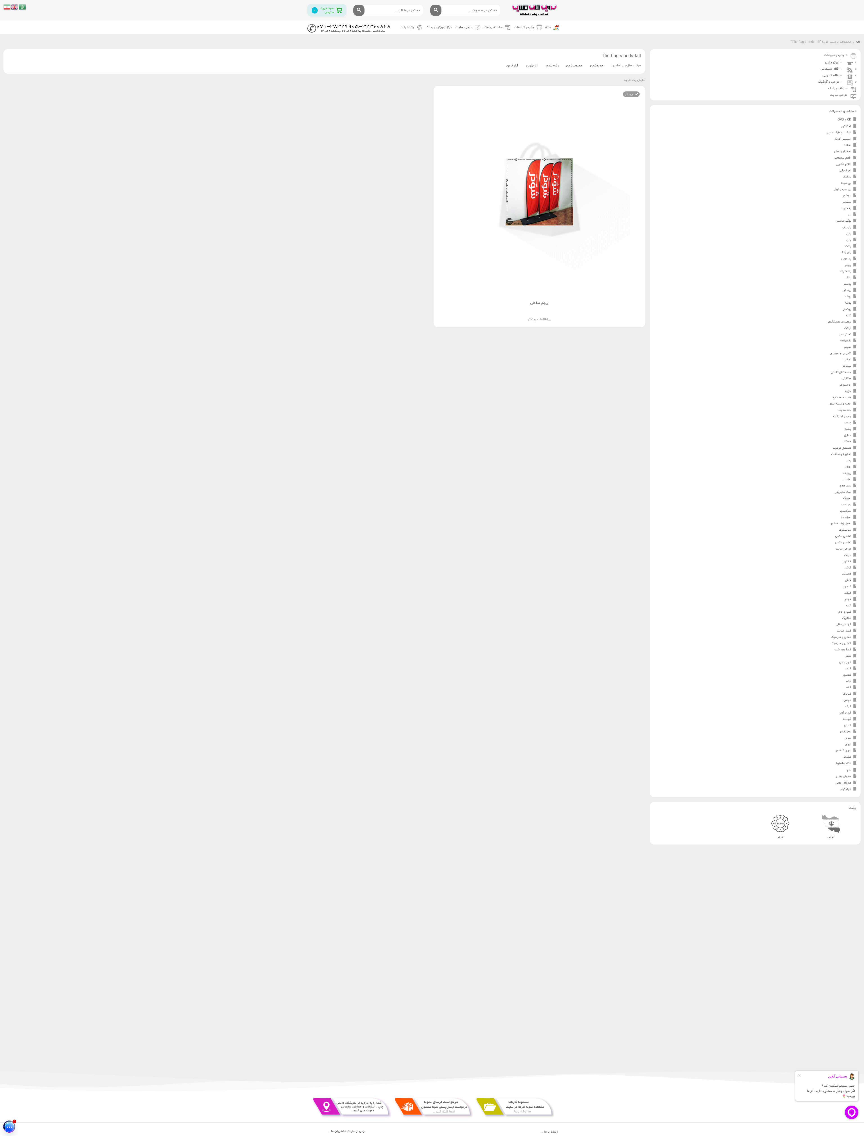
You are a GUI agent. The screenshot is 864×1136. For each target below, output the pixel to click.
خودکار (847, 442)
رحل (849, 461)
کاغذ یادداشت (842, 650)
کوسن (847, 700)
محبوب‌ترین (574, 66)
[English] (15, 7)
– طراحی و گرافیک (831, 82)
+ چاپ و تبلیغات (835, 55)
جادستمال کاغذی (841, 372)
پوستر (847, 284)
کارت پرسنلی (843, 625)
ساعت (847, 479)
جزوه (848, 391)
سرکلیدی (845, 511)
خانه (548, 27)
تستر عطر (845, 334)
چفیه (848, 429)
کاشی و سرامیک (841, 637)
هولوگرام (845, 789)
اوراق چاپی (845, 170)
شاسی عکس (843, 536)
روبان (848, 467)
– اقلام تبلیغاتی (832, 69)
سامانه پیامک (493, 27)
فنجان (847, 587)
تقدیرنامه (845, 341)
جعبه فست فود (841, 397)
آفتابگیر (846, 126)
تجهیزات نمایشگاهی (839, 322)
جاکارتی (846, 379)
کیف (848, 706)
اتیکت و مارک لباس (839, 133)
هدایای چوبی (843, 783)
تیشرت (847, 360)
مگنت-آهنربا (843, 763)
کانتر (848, 656)
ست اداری (845, 486)
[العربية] (22, 7)
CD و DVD (844, 120)
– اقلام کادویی (833, 75)
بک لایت (846, 208)
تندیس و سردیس (840, 353)
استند (847, 145)
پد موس (846, 259)
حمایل (847, 435)
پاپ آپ (846, 227)
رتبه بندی (552, 66)
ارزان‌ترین (532, 66)
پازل (848, 234)
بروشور (847, 196)
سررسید (846, 505)
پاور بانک (845, 252)
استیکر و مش (842, 152)
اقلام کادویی (843, 164)
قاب (848, 606)
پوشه (848, 297)
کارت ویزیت (844, 631)
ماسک (847, 757)
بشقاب (847, 202)
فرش (848, 568)
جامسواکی (845, 385)
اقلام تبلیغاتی (842, 158)
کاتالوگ (846, 618)
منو (849, 770)
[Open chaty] (9, 1126)
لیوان (848, 738)
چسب (847, 423)
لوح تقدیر (845, 732)
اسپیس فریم (843, 139)
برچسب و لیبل (842, 189)
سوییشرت (845, 530)
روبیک (847, 473)
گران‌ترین (512, 66)
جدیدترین (596, 66)
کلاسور (847, 675)
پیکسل (847, 309)
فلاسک (846, 574)
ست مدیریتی (843, 492)
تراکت (847, 328)
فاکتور (847, 561)
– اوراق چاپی (834, 62)
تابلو (848, 316)
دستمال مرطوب (841, 448)
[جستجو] (435, 10)
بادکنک (846, 177)
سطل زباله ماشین (840, 524)
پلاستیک (845, 271)
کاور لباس (845, 662)
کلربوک (847, 694)
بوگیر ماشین (843, 221)
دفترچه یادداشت (841, 454)
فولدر (848, 599)
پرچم (848, 265)
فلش (848, 580)
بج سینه (846, 183)
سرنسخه (846, 517)
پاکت (848, 246)
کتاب (848, 669)
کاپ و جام (844, 612)
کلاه (848, 681)
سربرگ (847, 498)
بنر (849, 215)
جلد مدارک (844, 410)
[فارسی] (7, 7)
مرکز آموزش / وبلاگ (439, 27)
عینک (847, 555)
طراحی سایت (463, 27)
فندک (847, 593)
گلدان (847, 725)
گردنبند (847, 719)
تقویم (847, 347)
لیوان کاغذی (843, 751)
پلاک (848, 278)
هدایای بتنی (843, 777)
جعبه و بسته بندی (840, 404)
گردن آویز (845, 713)
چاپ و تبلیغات (842, 416)
